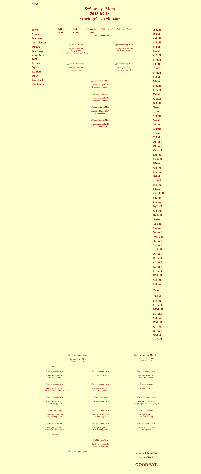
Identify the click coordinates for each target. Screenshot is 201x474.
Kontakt (37, 38)
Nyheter (37, 62)
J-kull (156, 68)
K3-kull (157, 300)
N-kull (157, 85)
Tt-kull (157, 223)
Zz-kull (157, 249)
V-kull (157, 120)
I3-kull (157, 290)
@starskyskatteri (38, 84)
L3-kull (157, 305)
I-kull (156, 64)
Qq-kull (157, 210)
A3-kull (157, 253)
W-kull (157, 124)
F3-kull (157, 275)
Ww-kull (158, 236)
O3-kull (157, 317)
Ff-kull (157, 163)
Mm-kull (158, 193)
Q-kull (157, 98)
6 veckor (96, 36)
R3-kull (157, 330)
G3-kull (157, 279)
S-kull (156, 107)
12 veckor (105, 36)
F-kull (157, 51)
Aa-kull (157, 141)
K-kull (157, 72)
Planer (36, 46)
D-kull (157, 42)
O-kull (157, 89)
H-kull (157, 59)
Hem (35, 29)
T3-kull (157, 339)
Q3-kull (157, 326)
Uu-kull (157, 227)
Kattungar (38, 51)
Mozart (76, 32)
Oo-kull (157, 202)
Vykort (36, 67)
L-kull (157, 77)
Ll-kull (157, 189)
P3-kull (157, 322)
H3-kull (157, 284)
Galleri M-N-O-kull (124, 29)
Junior (75, 29)
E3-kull (157, 271)
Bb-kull (157, 146)
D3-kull (157, 266)
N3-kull (157, 313)
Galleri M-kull (107, 29)
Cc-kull (157, 150)
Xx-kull (157, 240)
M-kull (157, 81)
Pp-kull (157, 206)
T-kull (156, 111)
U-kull (157, 115)
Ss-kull (157, 219)
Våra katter (39, 42)
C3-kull (157, 262)
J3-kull (157, 296)
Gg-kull (157, 167)
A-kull (157, 29)
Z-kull (157, 137)
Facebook (38, 80)
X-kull (157, 128)
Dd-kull (157, 154)
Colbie (60, 29)
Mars (91, 32)
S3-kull (157, 335)
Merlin (60, 32)
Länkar (36, 71)
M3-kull (158, 309)
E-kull (157, 46)
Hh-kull (157, 171)
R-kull (157, 102)
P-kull (157, 94)
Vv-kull (157, 232)
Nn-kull (157, 197)
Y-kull (157, 133)
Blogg (35, 75)
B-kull (157, 33)
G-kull (157, 55)
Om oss (36, 33)
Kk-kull (157, 184)
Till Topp (54, 366)
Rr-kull (157, 215)
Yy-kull (157, 245)
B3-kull (157, 258)
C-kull (157, 38)
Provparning (91, 29)
